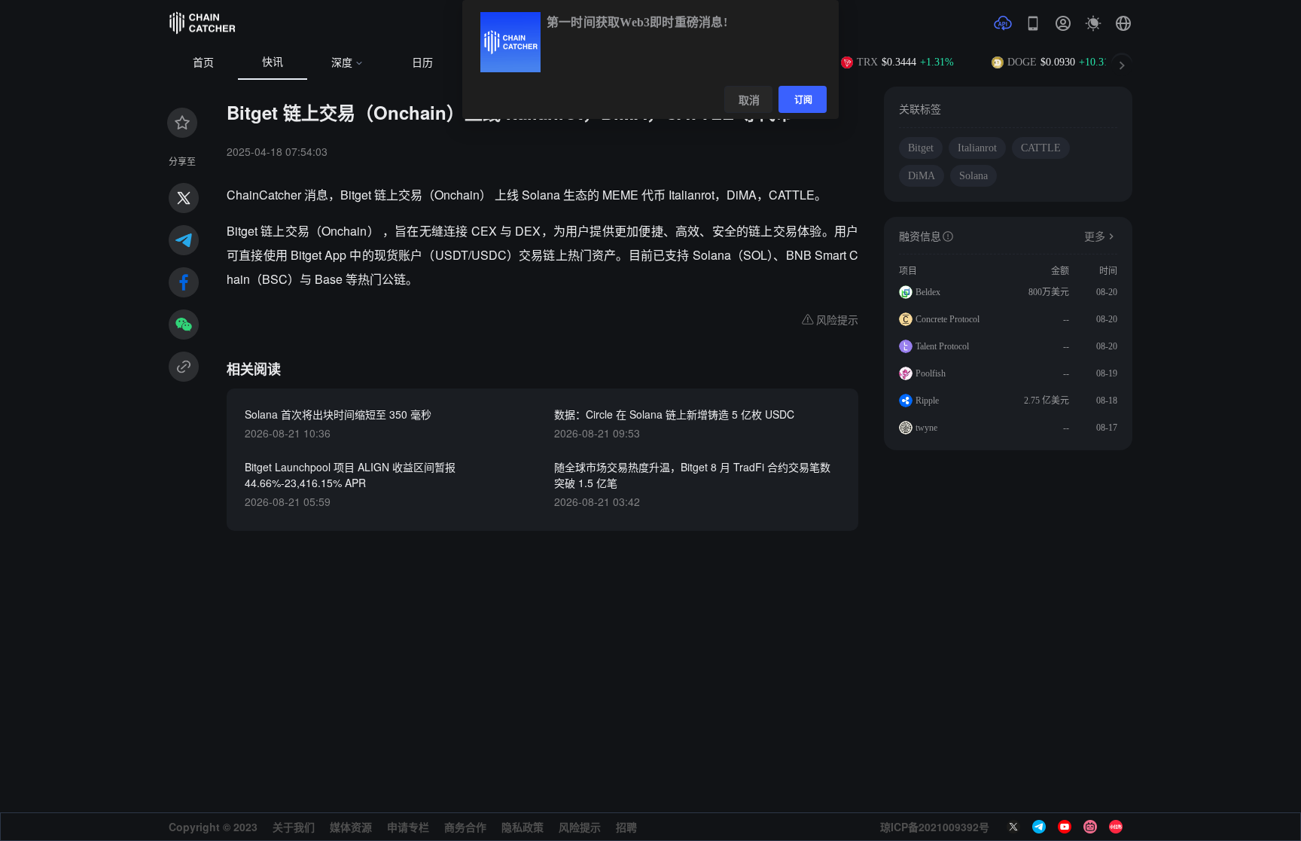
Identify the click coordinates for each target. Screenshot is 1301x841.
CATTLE (1041, 148)
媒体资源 (351, 826)
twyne (926, 427)
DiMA (921, 175)
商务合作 (465, 826)
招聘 (626, 826)
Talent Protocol (942, 346)
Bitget (921, 148)
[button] (1123, 23)
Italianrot (977, 148)
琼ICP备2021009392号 (934, 826)
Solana (973, 175)
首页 (203, 63)
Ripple (927, 400)
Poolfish (931, 373)
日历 (422, 63)
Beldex (928, 292)
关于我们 (294, 826)
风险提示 (580, 826)
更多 (1094, 236)
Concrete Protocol (948, 319)
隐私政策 (522, 826)
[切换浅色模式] (1093, 23)
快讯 (272, 62)
